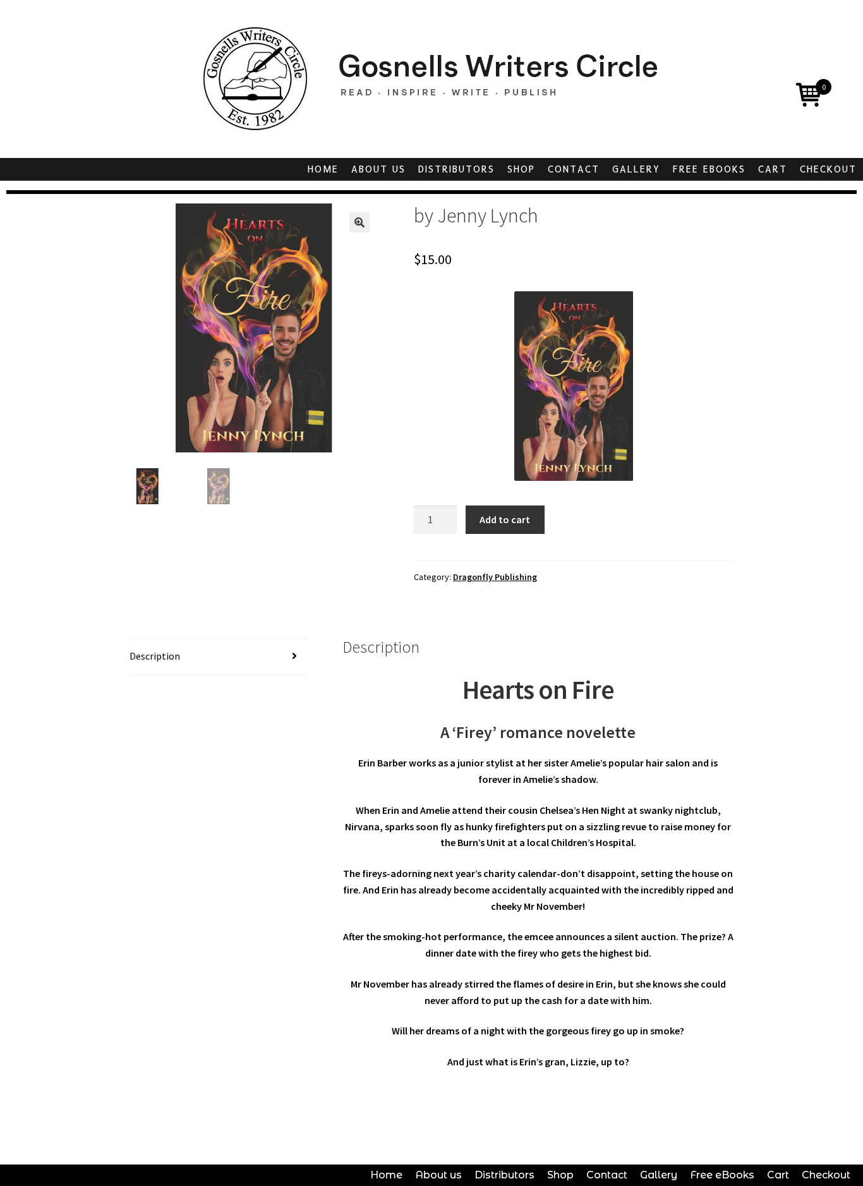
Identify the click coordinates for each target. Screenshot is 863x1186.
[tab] (218, 656)
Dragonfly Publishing (495, 577)
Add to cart (505, 519)
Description (155, 656)
